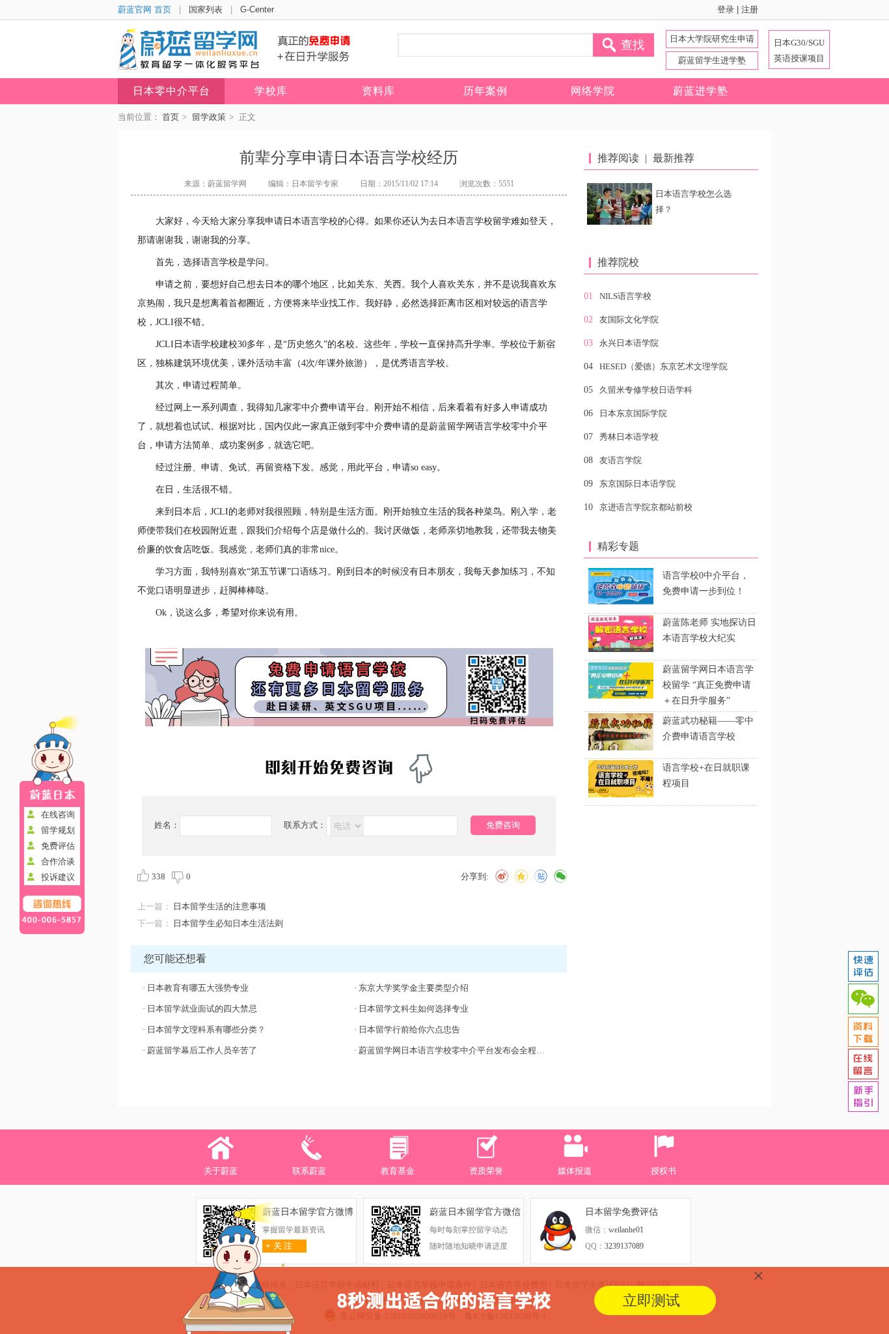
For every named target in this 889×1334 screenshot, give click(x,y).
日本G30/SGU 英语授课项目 (799, 50)
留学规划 (58, 830)
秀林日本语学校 (629, 437)
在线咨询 (58, 814)
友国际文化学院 (629, 319)
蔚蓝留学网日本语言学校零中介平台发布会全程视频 (456, 1050)
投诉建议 (58, 877)
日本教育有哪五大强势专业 (198, 988)
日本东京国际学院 (633, 413)
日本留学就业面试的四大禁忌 (202, 1009)
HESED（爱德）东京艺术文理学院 (663, 366)
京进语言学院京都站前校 (645, 507)
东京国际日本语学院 (637, 484)
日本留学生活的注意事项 (219, 906)
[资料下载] (863, 1031)
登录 (725, 9)
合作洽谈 (58, 861)
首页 (170, 117)
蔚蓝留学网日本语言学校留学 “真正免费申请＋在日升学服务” (708, 684)
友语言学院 (620, 460)
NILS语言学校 (625, 296)
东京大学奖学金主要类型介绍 (414, 988)
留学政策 (209, 117)
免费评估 (58, 846)
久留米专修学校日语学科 (645, 390)
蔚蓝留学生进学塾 (712, 60)
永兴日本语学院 (629, 343)
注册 (749, 9)
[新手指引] (863, 1097)
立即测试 (651, 1300)
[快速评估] (863, 966)
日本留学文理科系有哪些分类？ (206, 1029)
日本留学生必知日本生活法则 (228, 923)
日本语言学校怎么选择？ (693, 201)
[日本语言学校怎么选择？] (619, 204)
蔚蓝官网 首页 (144, 9)
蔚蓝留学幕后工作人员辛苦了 (202, 1050)
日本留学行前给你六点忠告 (409, 1029)
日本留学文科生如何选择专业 (414, 1009)
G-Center (257, 9)
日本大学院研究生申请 (712, 39)
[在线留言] (863, 1064)
